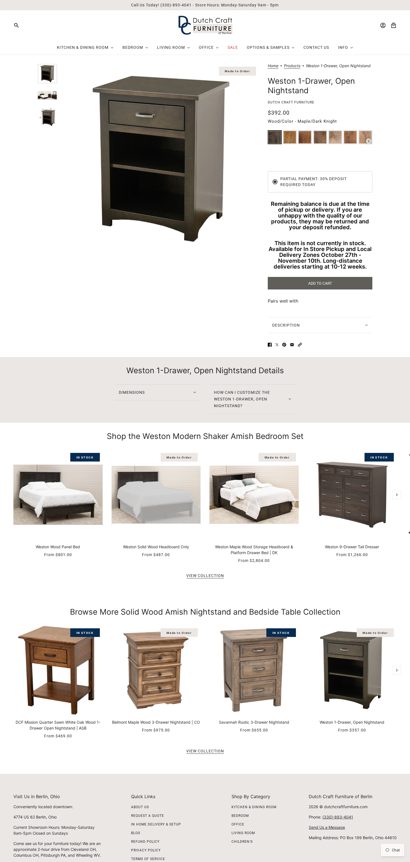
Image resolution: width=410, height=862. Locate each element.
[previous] (13, 454)
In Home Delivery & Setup (156, 824)
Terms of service (148, 859)
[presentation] (369, 141)
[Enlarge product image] (161, 159)
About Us (140, 807)
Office (237, 824)
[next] (396, 494)
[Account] (383, 25)
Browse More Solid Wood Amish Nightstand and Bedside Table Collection (205, 612)
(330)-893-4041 (337, 817)
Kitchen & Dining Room (253, 807)
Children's (242, 842)
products (292, 66)
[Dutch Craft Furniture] (205, 25)
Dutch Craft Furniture (291, 102)
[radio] (275, 137)
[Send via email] (292, 345)
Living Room (243, 833)
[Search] (16, 25)
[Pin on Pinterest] (284, 345)
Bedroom (240, 816)
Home (273, 66)
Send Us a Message (327, 827)
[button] (300, 345)
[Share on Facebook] (270, 345)
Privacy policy (146, 850)
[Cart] (393, 25)
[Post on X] (276, 344)
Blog (135, 833)
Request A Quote (147, 816)
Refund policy (145, 842)
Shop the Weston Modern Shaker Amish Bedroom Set (205, 436)
